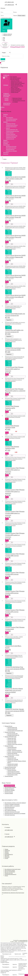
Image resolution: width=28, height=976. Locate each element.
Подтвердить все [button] (6, 954)
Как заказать (13, 76)
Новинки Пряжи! (9, 785)
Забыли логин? (7, 35)
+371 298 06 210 (9, 4)
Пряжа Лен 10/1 (11, 738)
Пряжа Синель (9, 791)
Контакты (7, 103)
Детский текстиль (17, 99)
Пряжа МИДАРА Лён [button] (10, 736)
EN (4, 40)
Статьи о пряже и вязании (12, 804)
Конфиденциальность (10, 874)
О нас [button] (5, 76)
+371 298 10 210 (9, 2)
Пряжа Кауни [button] (8, 726)
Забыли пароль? (7, 34)
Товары (6, 93)
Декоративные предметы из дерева (15, 813)
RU (4, 37)
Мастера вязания (14, 79)
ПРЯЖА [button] (5, 85)
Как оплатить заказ (10, 870)
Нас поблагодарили (15, 78)
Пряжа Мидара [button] (9, 745)
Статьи (6, 858)
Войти (4, 30)
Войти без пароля (6, 27)
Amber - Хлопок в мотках (14, 750)
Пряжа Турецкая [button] (9, 756)
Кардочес (6, 95)
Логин (15, 12)
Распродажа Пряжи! (10, 787)
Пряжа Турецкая (15, 88)
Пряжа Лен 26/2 (11, 741)
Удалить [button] (15, 964)
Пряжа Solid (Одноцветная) (15, 730)
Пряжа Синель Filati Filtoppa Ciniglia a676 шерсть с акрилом (14, 535)
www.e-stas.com (23, 940)
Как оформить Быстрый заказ (12, 869)
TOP (26, 975)
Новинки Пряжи (15, 80)
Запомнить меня (6, 18)
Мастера (7, 855)
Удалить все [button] (18, 954)
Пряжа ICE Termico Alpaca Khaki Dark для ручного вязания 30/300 (14, 690)
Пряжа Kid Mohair (12, 753)
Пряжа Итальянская (16, 89)
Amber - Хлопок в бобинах (14, 752)
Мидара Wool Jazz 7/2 (13, 735)
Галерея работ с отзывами (12, 805)
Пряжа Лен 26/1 (11, 739)
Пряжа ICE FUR (11, 758)
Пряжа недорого (9, 788)
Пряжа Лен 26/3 (11, 742)
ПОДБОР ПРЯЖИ (10, 790)
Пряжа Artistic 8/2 (12, 729)
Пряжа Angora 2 (11, 749)
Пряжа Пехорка (11, 770)
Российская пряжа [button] (10, 768)
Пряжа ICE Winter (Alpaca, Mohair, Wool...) (16, 761)
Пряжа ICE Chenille (12, 759)
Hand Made (6, 99)
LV (3, 39)
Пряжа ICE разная (12, 765)
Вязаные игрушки (17, 98)
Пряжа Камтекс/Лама (13, 771)
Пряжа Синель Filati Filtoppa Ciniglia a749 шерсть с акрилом (14, 491)
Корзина (6, 105)
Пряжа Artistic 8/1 (12, 727)
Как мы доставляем (10, 871)
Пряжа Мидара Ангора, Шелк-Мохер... (17, 86)
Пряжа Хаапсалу (12, 747)
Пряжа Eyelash (9, 793)
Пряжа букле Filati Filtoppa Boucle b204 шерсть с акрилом (14, 369)
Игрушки (7, 857)
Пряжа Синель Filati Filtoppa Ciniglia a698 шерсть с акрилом (14, 513)
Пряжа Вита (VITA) (12, 774)
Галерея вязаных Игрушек (12, 812)
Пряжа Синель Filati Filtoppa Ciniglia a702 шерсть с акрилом (14, 469)
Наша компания (9, 808)
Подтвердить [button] (5, 964)
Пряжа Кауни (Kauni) (16, 82)
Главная (6, 75)
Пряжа (6, 849)
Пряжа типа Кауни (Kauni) (18, 83)
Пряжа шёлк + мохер (13, 755)
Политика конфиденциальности (17, 956)
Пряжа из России (15, 91)
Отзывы (6, 96)
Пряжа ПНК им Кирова (13, 773)
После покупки (9, 873)
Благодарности (9, 854)
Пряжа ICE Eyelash (12, 764)
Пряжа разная (14, 92)
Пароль (15, 15)
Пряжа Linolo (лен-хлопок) (14, 744)
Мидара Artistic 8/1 (12, 733)
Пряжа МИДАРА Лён (16, 84)
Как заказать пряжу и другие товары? (15, 802)
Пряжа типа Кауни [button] (10, 732)
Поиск (6, 875)
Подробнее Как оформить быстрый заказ (13, 892)
